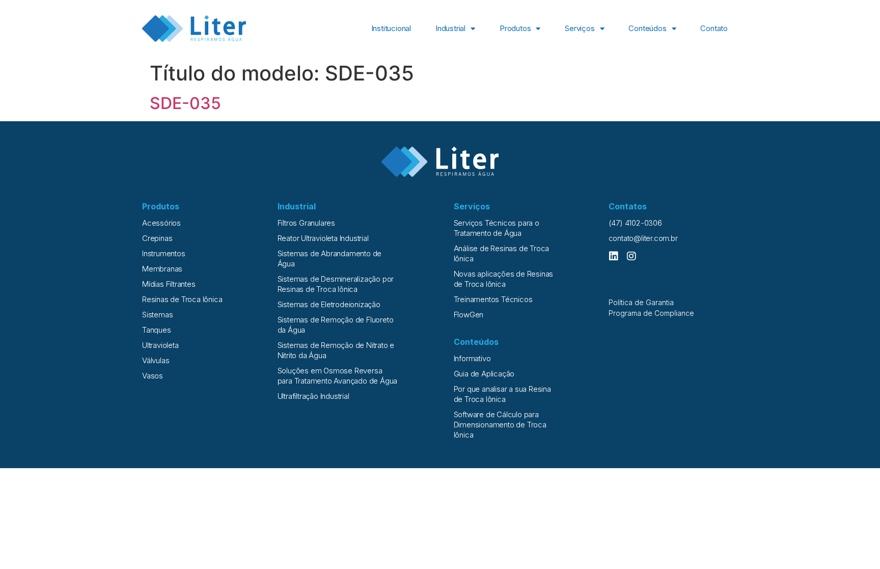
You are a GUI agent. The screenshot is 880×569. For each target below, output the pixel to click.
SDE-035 (185, 103)
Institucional (391, 28)
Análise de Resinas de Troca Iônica (501, 253)
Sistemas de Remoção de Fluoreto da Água (336, 325)
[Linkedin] (614, 256)
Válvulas (155, 360)
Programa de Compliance (651, 313)
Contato (714, 28)
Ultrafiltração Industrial (313, 396)
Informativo (472, 358)
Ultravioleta (160, 345)
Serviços (579, 28)
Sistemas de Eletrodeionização (329, 304)
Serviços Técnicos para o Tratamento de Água (496, 228)
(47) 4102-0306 (635, 223)
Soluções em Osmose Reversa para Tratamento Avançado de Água (338, 376)
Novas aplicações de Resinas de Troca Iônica (504, 279)
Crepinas (157, 238)
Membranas (162, 269)
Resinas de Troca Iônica (182, 299)
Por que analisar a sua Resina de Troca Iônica (502, 394)
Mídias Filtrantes (169, 284)
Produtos (515, 28)
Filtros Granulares (306, 223)
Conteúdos (647, 28)
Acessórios (161, 223)
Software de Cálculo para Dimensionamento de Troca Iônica (500, 425)
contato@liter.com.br (643, 238)
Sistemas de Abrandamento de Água (330, 258)
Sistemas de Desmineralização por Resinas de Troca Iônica (336, 284)
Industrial (450, 28)
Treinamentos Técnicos (493, 299)
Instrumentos (163, 253)
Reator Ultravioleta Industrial (323, 238)
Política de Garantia (641, 302)
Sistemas (157, 314)
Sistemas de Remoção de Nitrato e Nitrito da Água (336, 350)
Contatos (628, 206)
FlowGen (469, 314)
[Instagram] (631, 256)
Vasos (152, 376)
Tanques (156, 330)
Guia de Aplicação (484, 373)
